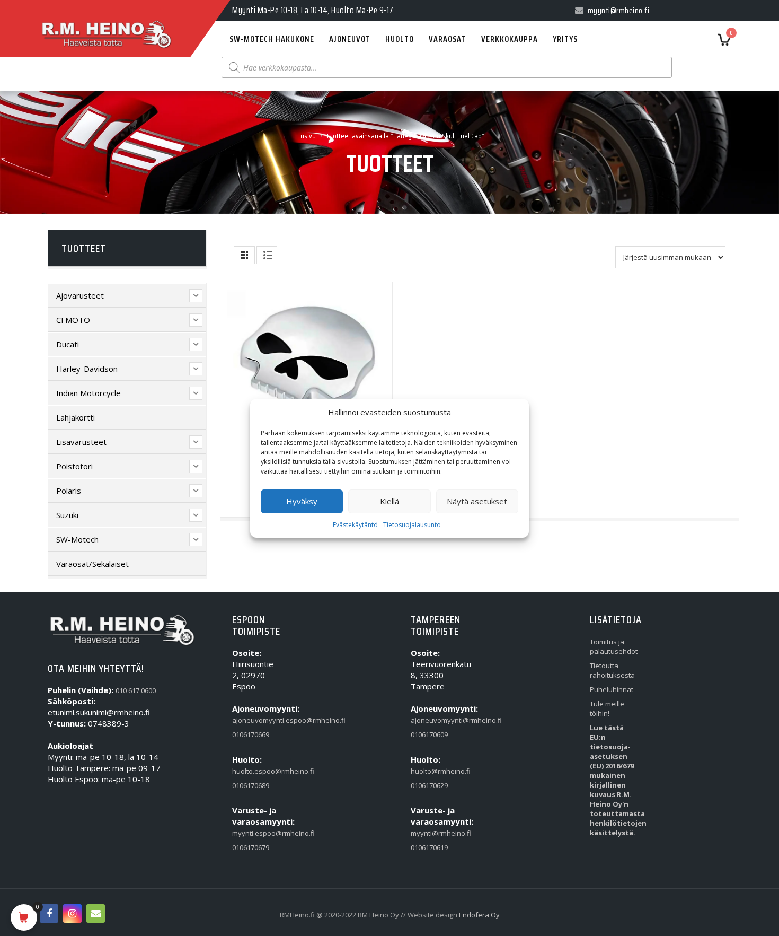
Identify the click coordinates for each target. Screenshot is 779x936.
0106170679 (250, 847)
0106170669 (250, 734)
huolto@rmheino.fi (433, 771)
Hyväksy (301, 501)
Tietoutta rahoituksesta (612, 670)
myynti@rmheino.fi (433, 833)
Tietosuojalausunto (412, 524)
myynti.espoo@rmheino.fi (254, 833)
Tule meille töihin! (607, 708)
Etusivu (305, 136)
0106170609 (429, 734)
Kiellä (389, 501)
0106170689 (250, 785)
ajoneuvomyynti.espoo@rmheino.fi (254, 720)
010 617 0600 (136, 690)
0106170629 (429, 785)
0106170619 (429, 847)
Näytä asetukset (477, 501)
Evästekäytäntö (355, 524)
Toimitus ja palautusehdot (612, 646)
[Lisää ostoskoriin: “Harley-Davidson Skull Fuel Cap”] (285, 364)
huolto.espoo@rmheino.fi (254, 771)
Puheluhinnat (611, 689)
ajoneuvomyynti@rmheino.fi (433, 720)
